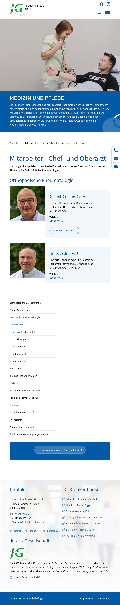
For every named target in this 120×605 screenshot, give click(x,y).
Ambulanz (15, 405)
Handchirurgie (19, 339)
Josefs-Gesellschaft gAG (26, 577)
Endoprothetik (19, 353)
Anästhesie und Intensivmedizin (25, 390)
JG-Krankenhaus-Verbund (80, 535)
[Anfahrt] (116, 158)
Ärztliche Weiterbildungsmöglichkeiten (29, 434)
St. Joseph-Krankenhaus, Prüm (83, 523)
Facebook (33, 530)
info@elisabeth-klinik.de (31, 522)
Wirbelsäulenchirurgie (21, 309)
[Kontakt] (116, 166)
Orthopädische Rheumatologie (25, 317)
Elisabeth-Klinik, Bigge (78, 505)
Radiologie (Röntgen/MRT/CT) (24, 397)
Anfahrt (17, 530)
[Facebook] (101, 4)
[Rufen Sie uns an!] (116, 149)
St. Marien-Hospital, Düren (80, 529)
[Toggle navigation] (107, 12)
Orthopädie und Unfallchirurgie (25, 302)
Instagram (52, 530)
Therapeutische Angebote (22, 427)
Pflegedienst (16, 419)
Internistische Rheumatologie (24, 375)
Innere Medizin (17, 368)
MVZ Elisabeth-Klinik (20, 412)
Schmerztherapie (18, 361)
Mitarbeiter (17, 324)
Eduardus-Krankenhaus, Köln (82, 499)
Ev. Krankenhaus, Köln (78, 511)
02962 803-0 (56, 221)
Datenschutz (103, 598)
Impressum (86, 598)
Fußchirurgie (18, 346)
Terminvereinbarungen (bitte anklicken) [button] (60, 450)
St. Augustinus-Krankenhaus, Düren (85, 517)
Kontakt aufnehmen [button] (64, 230)
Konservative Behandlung (24, 331)
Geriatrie (14, 383)
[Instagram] (108, 4)
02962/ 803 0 (22, 514)
